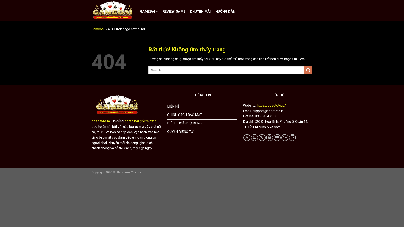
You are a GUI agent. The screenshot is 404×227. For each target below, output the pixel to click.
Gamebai (98, 29)
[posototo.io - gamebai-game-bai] (113, 10)
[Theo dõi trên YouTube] (277, 137)
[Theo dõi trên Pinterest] (269, 137)
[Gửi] (308, 70)
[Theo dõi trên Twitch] (292, 137)
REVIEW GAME (174, 11)
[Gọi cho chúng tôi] (262, 137)
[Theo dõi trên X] (246, 137)
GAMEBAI (147, 11)
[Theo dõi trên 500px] (284, 137)
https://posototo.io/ (271, 105)
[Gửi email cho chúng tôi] (254, 137)
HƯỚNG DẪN (225, 11)
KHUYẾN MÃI (200, 11)
